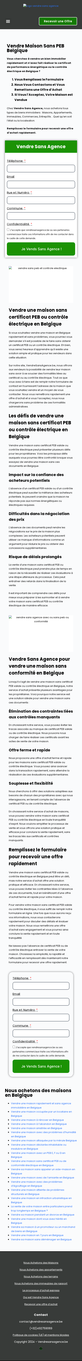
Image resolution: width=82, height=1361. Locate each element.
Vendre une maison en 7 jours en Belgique (37, 1235)
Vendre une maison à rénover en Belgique (37, 1120)
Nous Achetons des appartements (41, 1269)
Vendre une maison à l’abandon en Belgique (39, 1124)
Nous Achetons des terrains (41, 1276)
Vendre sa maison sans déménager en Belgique (41, 1239)
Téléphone (15, 161)
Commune (15, 208)
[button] (8, 21)
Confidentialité (18, 224)
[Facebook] (41, 1348)
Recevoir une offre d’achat (40, 1304)
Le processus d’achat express (41, 1290)
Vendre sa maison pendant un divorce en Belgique (42, 1214)
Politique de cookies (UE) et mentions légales (41, 1335)
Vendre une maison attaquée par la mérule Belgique (44, 1140)
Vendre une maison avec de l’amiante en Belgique (42, 1177)
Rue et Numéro (18, 192)
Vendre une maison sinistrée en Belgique (36, 1128)
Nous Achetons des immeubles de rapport (40, 1283)
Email (10, 176)
